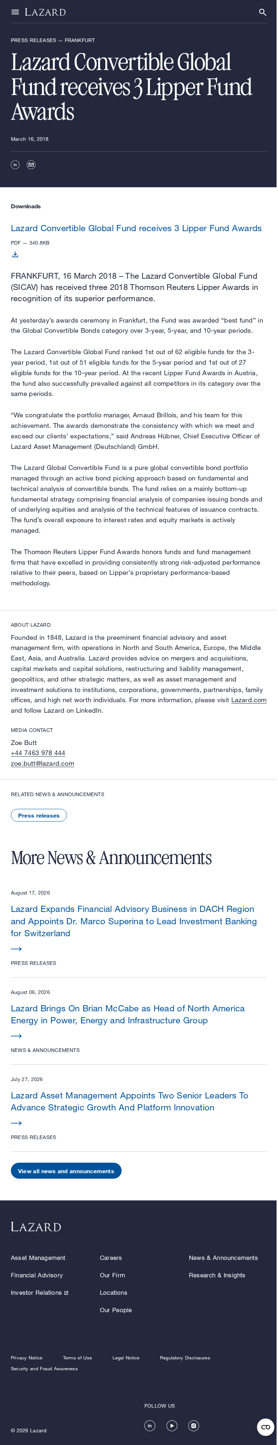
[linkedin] (15, 164)
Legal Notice (126, 1357)
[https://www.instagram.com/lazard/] (193, 1425)
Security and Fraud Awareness (44, 1368)
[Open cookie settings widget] (265, 1427)
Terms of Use (77, 1357)
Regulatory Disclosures (185, 1357)
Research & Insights (217, 1275)
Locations (113, 1292)
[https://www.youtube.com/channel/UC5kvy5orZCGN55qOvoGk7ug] (172, 1425)
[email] (31, 164)
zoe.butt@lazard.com (42, 763)
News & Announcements (223, 1257)
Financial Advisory (37, 1275)
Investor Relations (36, 1292)
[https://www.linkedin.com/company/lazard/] (149, 1425)
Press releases (39, 815)
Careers (111, 1257)
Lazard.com (249, 700)
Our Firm (112, 1275)
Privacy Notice (26, 1357)
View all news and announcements (66, 1170)
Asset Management (38, 1257)
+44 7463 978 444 (38, 753)
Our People (116, 1310)
